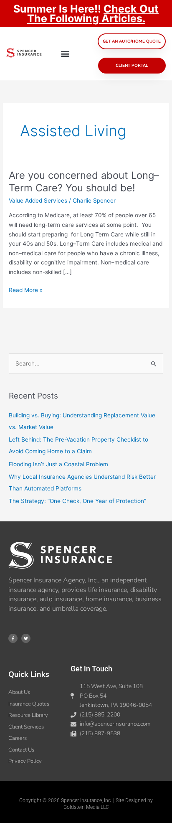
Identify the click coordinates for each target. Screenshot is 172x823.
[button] (65, 54)
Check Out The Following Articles (93, 14)
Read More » (26, 289)
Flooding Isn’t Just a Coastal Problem (58, 464)
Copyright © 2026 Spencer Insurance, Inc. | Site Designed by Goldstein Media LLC (86, 804)
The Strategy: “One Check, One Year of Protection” (77, 501)
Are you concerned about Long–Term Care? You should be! (84, 181)
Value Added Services (38, 200)
